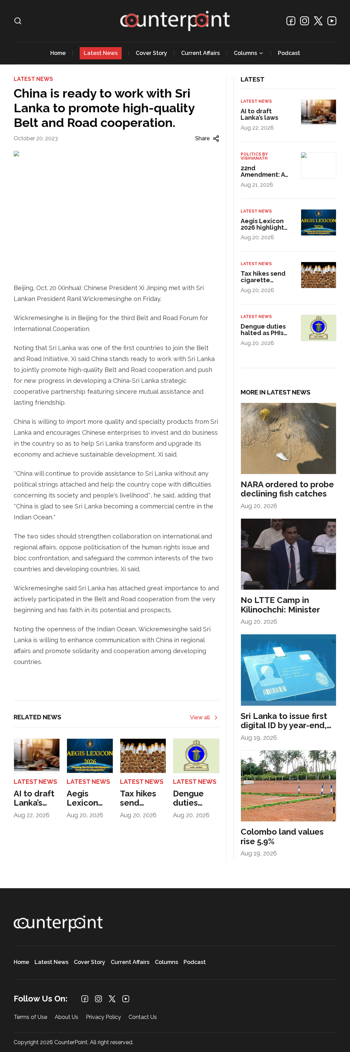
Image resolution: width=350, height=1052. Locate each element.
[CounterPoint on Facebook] (290, 20)
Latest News (101, 53)
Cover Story (151, 53)
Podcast (289, 53)
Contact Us (143, 1017)
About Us (66, 1017)
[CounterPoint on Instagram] (304, 20)
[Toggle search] (18, 21)
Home (58, 53)
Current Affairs (200, 53)
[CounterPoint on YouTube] (331, 20)
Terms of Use (30, 1017)
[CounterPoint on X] (318, 20)
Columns (245, 53)
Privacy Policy (103, 1017)
